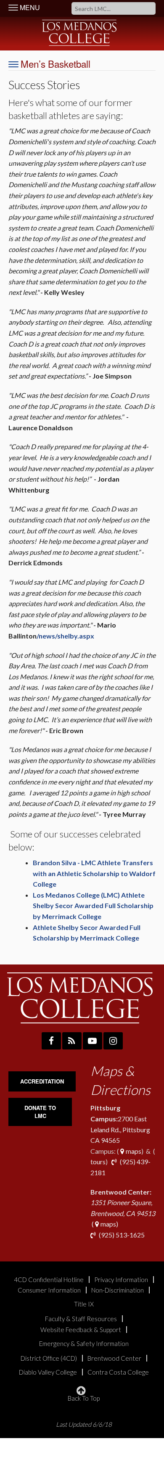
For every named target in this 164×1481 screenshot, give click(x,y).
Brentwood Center (114, 1358)
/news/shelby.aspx (65, 636)
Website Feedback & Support (80, 1330)
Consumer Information (49, 1290)
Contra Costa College (118, 1372)
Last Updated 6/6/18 (84, 1424)
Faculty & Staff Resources (81, 1319)
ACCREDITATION (42, 1081)
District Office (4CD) (49, 1358)
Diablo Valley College (48, 1372)
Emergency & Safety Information (84, 1344)
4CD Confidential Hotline (49, 1280)
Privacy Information (121, 1280)
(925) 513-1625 (121, 1235)
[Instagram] (113, 1040)
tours (98, 1162)
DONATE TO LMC (40, 1112)
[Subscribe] (72, 1040)
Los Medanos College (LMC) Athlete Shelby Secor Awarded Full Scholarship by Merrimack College (93, 905)
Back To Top (84, 1398)
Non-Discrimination (117, 1290)
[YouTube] (92, 1040)
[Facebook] (51, 1040)
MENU (29, 7)
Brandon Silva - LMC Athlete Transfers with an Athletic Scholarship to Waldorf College (94, 873)
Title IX (84, 1304)
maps (132, 1151)
